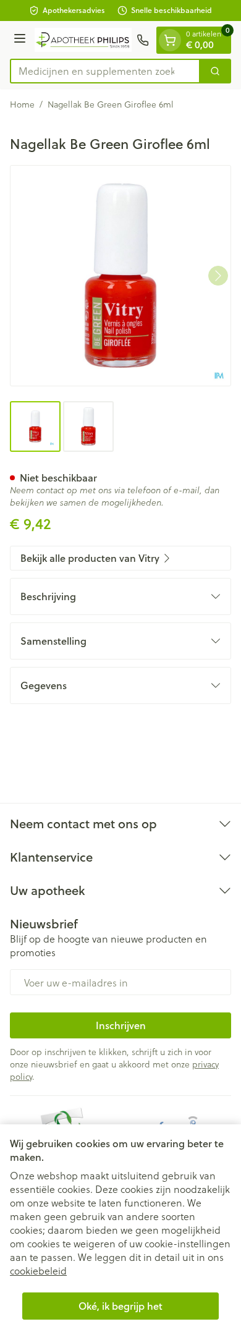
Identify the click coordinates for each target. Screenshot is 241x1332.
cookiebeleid (38, 1270)
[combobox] (105, 71)
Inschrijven (121, 1025)
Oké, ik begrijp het (120, 1306)
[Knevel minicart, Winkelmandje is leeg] (170, 40)
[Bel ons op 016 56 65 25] (143, 40)
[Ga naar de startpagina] (83, 40)
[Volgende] (218, 276)
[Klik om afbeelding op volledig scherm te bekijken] (120, 276)
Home (22, 104)
